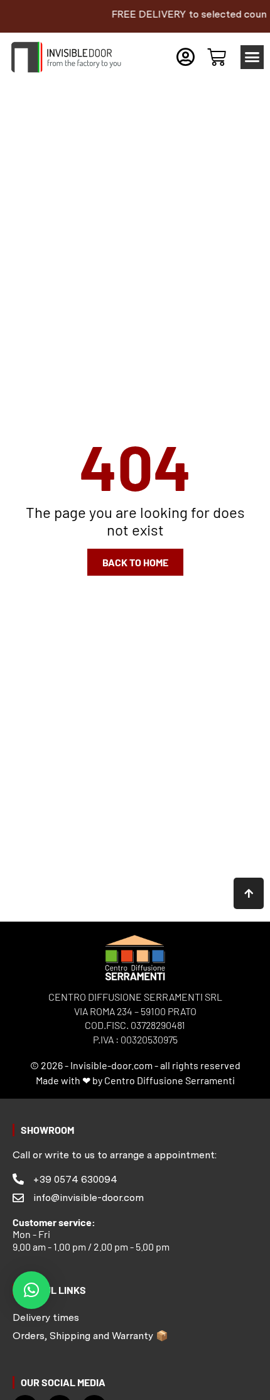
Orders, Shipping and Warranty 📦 (90, 1336)
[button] (252, 57)
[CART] (216, 57)
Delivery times (46, 1317)
